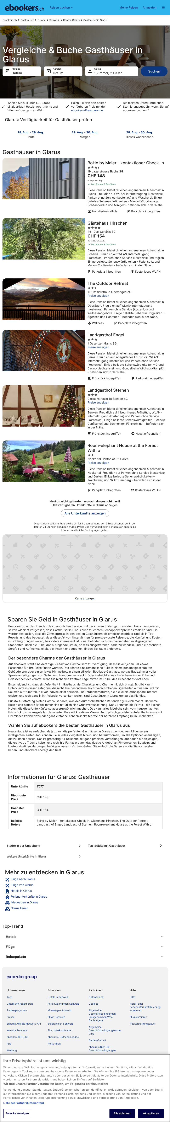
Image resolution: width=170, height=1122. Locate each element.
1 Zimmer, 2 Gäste (108, 73)
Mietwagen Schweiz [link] (60, 1010)
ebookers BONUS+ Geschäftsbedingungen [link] (102, 1048)
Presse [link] (11, 1017)
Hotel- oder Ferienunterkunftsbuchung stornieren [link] (145, 1007)
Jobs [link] (9, 997)
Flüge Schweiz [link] (56, 1017)
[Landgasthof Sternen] (85, 411)
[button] (85, 936)
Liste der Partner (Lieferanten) (23, 1103)
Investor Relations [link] (17, 1030)
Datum (17, 73)
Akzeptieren (151, 1113)
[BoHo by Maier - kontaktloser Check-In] (85, 187)
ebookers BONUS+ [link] (18, 1036)
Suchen (154, 71)
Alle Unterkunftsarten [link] (60, 1030)
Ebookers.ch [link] (9, 20)
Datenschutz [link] (96, 997)
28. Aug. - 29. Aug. (30, 132)
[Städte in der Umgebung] (44, 846)
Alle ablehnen (122, 1113)
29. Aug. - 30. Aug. (85, 132)
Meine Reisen (128, 7)
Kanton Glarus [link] (71, 20)
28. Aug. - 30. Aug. (139, 132)
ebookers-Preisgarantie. (87, 110)
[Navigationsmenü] (163, 7)
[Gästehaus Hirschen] (85, 247)
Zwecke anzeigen (17, 1113)
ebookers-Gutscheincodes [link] (63, 1036)
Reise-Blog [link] (54, 1043)
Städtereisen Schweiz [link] (60, 1023)
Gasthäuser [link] (27, 20)
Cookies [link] (93, 1003)
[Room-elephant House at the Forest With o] (85, 467)
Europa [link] (42, 20)
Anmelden (149, 7)
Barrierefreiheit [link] (97, 1040)
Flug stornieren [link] (138, 1017)
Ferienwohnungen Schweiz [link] (63, 1003)
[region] (85, 1088)
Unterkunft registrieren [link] (20, 1003)
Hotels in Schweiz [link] (58, 997)
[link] (85, 879)
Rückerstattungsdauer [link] (142, 1023)
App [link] (9, 1043)
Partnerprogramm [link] (17, 1010)
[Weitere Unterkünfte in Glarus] (44, 856)
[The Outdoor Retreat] (85, 302)
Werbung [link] (12, 1050)
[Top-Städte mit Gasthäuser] (125, 846)
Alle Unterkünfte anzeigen (85, 513)
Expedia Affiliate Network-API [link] (24, 1023)
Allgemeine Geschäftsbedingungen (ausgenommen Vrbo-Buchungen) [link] (102, 1015)
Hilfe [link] (132, 997)
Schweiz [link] (54, 20)
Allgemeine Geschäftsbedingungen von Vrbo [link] (105, 1030)
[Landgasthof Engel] (85, 356)
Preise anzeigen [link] (98, 295)
